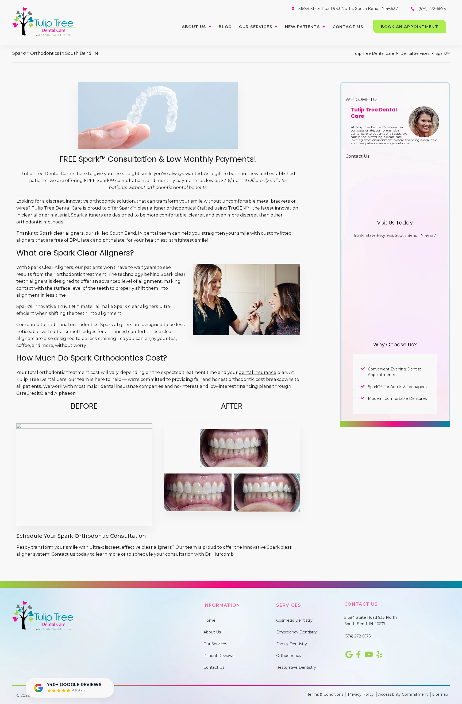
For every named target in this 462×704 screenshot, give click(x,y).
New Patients (302, 26)
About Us (194, 26)
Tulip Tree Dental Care (373, 53)
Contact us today (70, 554)
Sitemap (440, 694)
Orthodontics (288, 655)
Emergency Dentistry (296, 632)
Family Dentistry (291, 643)
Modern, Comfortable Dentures (397, 398)
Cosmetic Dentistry (294, 620)
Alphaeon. (65, 393)
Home (209, 620)
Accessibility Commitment (403, 694)
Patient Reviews (218, 655)
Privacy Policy (361, 694)
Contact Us (348, 26)
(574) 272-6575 (357, 636)
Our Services (255, 26)
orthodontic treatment (81, 274)
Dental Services (414, 53)
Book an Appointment (409, 26)
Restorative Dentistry (296, 667)
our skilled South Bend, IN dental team (128, 233)
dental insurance (257, 372)
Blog (225, 26)
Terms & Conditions (325, 694)
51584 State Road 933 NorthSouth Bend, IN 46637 (370, 620)
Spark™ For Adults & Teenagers (397, 386)
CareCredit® (30, 393)
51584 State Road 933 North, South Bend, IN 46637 (348, 8)
